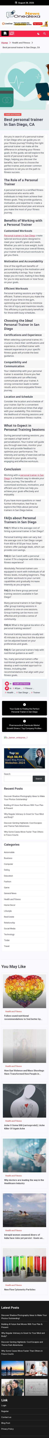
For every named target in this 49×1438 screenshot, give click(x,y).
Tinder (7, 940)
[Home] (5, 33)
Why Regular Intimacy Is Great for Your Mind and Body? (24, 815)
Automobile (9, 852)
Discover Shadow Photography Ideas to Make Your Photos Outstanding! (24, 798)
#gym (17, 688)
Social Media (9, 928)
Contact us (6, 1417)
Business (8, 858)
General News (10, 893)
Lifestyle (8, 911)
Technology (9, 934)
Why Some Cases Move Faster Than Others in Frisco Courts (23, 833)
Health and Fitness (12, 114)
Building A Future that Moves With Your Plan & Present (23, 806)
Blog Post (5, 1423)
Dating (7, 870)
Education (8, 876)
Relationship (9, 923)
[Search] (45, 33)
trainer (36, 692)
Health (10, 692)
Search (7, 774)
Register (5, 1411)
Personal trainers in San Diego (19, 235)
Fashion (7, 881)
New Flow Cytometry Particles (19, 1289)
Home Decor (9, 905)
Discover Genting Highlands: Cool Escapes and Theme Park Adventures (23, 824)
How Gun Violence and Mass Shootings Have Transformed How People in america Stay (24, 1073)
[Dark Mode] (38, 33)
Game (6, 887)
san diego (23, 692)
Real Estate (9, 917)
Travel (6, 946)
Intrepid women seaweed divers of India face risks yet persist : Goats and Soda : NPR (24, 1238)
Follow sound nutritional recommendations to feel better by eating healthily (22, 1019)
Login (3, 1405)
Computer (8, 864)
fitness (28, 688)
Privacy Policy (7, 1429)
